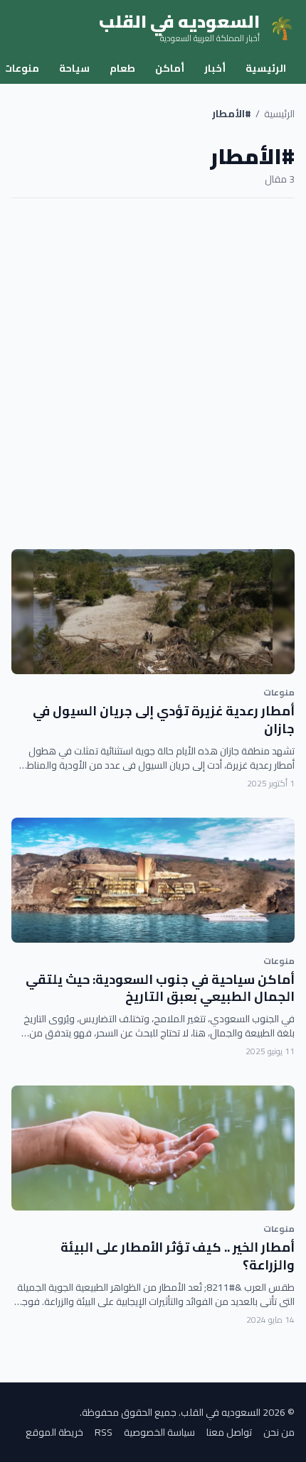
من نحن (279, 1432)
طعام (122, 68)
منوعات (279, 692)
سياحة (74, 68)
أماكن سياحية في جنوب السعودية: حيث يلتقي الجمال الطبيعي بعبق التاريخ (160, 988)
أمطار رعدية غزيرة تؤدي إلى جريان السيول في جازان (164, 719)
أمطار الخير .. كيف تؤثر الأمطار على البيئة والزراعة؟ (177, 1256)
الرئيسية (266, 68)
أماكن (169, 68)
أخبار (215, 68)
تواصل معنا (229, 1432)
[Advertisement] (153, 373)
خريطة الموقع (54, 1432)
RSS (103, 1432)
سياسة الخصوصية (159, 1432)
